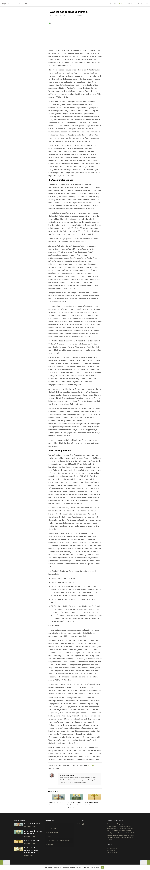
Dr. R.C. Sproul (52, 828)
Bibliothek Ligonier (53, 832)
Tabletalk (90, 765)
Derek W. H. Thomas (65, 16)
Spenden (50, 844)
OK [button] (102, 867)
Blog (49, 836)
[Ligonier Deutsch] (19, 3)
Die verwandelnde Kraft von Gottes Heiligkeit (74, 805)
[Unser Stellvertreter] (145, 863)
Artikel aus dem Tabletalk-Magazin (60, 840)
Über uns (50, 825)
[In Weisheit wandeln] (5, 863)
